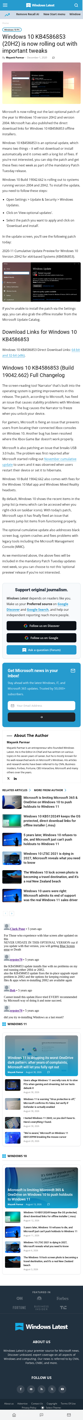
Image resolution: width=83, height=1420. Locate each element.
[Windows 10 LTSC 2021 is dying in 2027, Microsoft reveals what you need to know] (12, 858)
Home (5, 23)
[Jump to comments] (41, 1415)
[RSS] (41, 1389)
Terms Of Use (68, 1403)
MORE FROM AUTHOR (48, 790)
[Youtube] (62, 1389)
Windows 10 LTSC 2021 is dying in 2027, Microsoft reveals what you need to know (52, 858)
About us (9, 1403)
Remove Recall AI (27, 14)
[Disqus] (41, 970)
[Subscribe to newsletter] (69, 1415)
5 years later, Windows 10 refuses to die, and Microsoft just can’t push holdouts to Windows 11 (50, 839)
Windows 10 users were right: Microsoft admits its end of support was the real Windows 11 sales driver (51, 895)
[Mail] (31, 1389)
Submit (41, 717)
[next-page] (11, 913)
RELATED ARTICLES (14, 790)
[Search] (76, 5)
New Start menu (54, 14)
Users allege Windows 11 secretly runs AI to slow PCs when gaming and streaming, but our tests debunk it (51, 1084)
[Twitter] (10, 778)
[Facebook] (21, 1389)
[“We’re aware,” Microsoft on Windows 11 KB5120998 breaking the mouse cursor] (12, 1138)
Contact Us (37, 1403)
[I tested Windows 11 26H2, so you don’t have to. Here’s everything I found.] (12, 1123)
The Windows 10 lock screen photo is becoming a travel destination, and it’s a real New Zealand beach (51, 876)
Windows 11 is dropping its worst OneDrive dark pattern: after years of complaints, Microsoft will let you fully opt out (40, 1062)
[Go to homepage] (14, 1415)
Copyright (52, 1403)
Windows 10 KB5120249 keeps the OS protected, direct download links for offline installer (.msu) (52, 820)
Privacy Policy (29, 1407)
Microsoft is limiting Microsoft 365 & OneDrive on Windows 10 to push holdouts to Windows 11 (51, 802)
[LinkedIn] (17, 778)
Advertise (22, 1403)
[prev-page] (5, 913)
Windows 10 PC (12, 29)
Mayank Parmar (15, 57)
